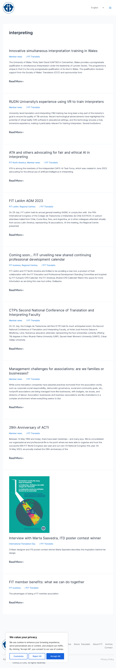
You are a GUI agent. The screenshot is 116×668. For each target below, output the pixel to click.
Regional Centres (27, 206)
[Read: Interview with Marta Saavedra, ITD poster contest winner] (29, 504)
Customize (18, 656)
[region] (37, 647)
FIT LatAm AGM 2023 (26, 201)
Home (68, 644)
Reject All (37, 656)
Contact (108, 647)
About (82, 644)
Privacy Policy (107, 659)
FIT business (15, 265)
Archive (108, 644)
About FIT (97, 644)
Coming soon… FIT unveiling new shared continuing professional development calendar (50, 257)
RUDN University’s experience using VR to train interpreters (56, 102)
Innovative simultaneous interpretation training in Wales (53, 51)
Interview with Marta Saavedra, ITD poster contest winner (55, 538)
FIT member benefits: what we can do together (46, 582)
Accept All (55, 656)
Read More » (17, 80)
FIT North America (17, 162)
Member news (15, 56)
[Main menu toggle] (110, 8)
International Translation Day (22, 544)
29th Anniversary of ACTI (29, 427)
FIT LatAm (14, 206)
